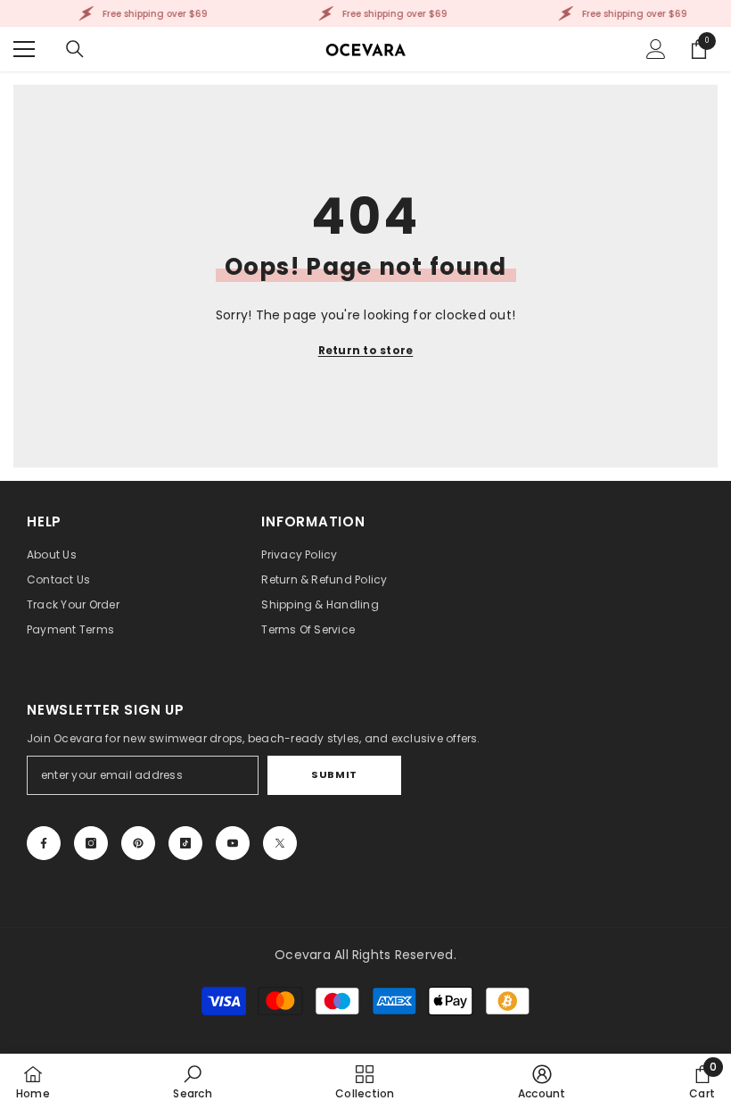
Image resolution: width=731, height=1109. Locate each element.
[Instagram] (91, 843)
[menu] (24, 49)
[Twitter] (280, 843)
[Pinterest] (138, 843)
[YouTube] (233, 843)
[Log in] (656, 49)
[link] (192, 1081)
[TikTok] (185, 843)
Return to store (366, 350)
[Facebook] (44, 843)
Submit (334, 774)
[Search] (75, 49)
